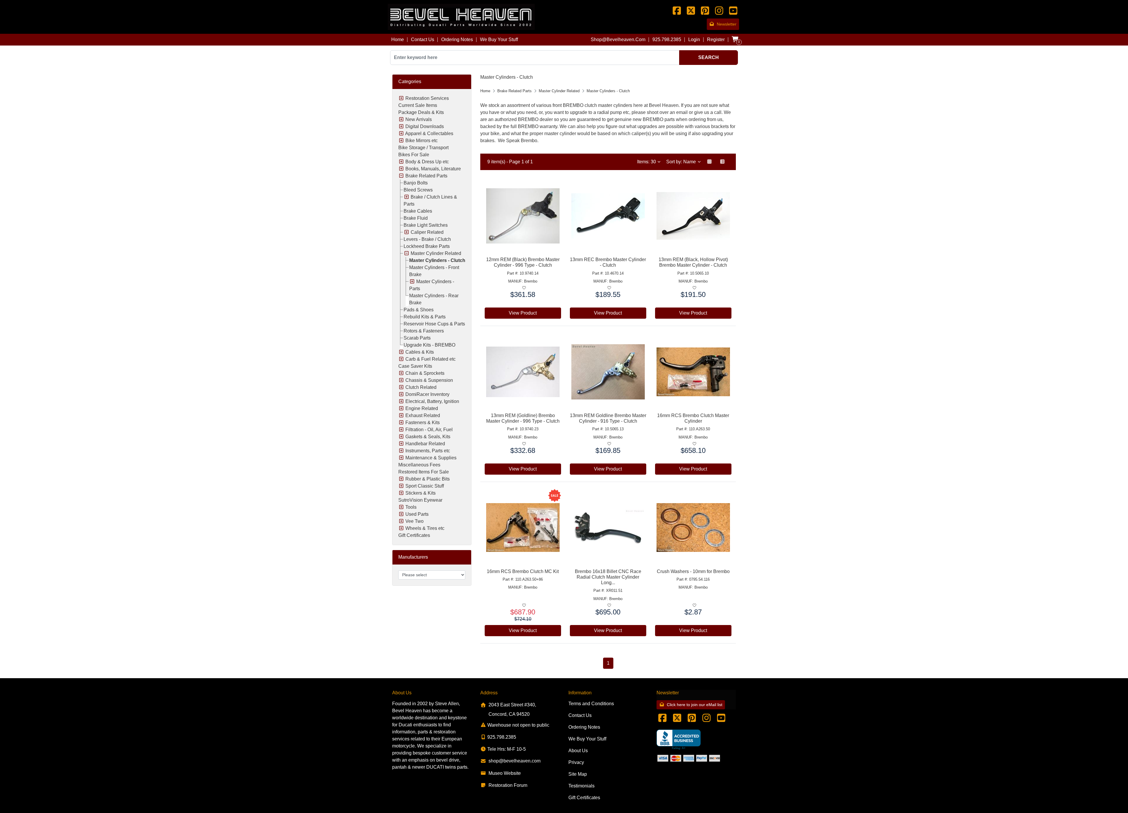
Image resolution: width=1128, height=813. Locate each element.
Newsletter (726, 24)
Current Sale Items (417, 105)
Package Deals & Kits (421, 112)
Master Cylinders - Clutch (437, 260)
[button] (709, 162)
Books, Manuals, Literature (433, 168)
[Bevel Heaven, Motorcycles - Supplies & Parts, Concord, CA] (679, 740)
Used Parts (417, 514)
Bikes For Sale (413, 154)
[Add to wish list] (524, 288)
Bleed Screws (418, 189)
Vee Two (414, 521)
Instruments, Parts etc (427, 450)
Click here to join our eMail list (694, 704)
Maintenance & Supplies (430, 457)
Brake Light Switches (426, 225)
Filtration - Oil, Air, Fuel (429, 429)
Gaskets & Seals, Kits (427, 436)
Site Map (577, 774)
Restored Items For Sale (423, 471)
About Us (578, 750)
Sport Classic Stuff (424, 485)
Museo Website (505, 773)
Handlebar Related (425, 443)
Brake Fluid (416, 218)
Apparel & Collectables (429, 133)
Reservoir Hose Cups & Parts (434, 323)
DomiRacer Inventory (427, 394)
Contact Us (422, 39)
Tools (411, 507)
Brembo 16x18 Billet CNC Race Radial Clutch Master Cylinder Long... (608, 577)
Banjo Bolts (416, 182)
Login (694, 39)
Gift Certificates (414, 535)
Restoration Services (427, 98)
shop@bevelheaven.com (618, 39)
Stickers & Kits (420, 493)
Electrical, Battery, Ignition (432, 401)
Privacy (576, 762)
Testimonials (581, 785)
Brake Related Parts (426, 175)
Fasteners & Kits (422, 422)
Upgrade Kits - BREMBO (429, 344)
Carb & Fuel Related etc (430, 359)
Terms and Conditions (591, 703)
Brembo (530, 281)
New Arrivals (418, 119)
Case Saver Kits (415, 366)
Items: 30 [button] (647, 161)
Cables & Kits (419, 352)
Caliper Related (427, 232)
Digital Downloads (424, 126)
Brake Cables (418, 211)
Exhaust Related (422, 415)
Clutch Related (421, 387)
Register (716, 39)
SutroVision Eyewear (420, 500)
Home (397, 39)
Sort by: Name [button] (681, 161)
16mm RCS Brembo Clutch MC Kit (523, 571)
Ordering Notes (457, 39)
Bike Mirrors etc (421, 140)
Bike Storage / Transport (423, 147)
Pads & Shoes (419, 309)
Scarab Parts (417, 337)
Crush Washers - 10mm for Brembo (693, 571)
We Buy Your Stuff (499, 39)
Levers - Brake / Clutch (427, 239)
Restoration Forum (508, 785)
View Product (523, 312)
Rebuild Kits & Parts (425, 316)
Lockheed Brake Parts (427, 246)
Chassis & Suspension (429, 380)
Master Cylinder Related (436, 253)
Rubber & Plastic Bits (427, 478)
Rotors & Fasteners (424, 330)
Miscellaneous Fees (419, 464)
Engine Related (421, 408)
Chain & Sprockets (424, 373)
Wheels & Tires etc (424, 528)
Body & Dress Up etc (427, 161)
